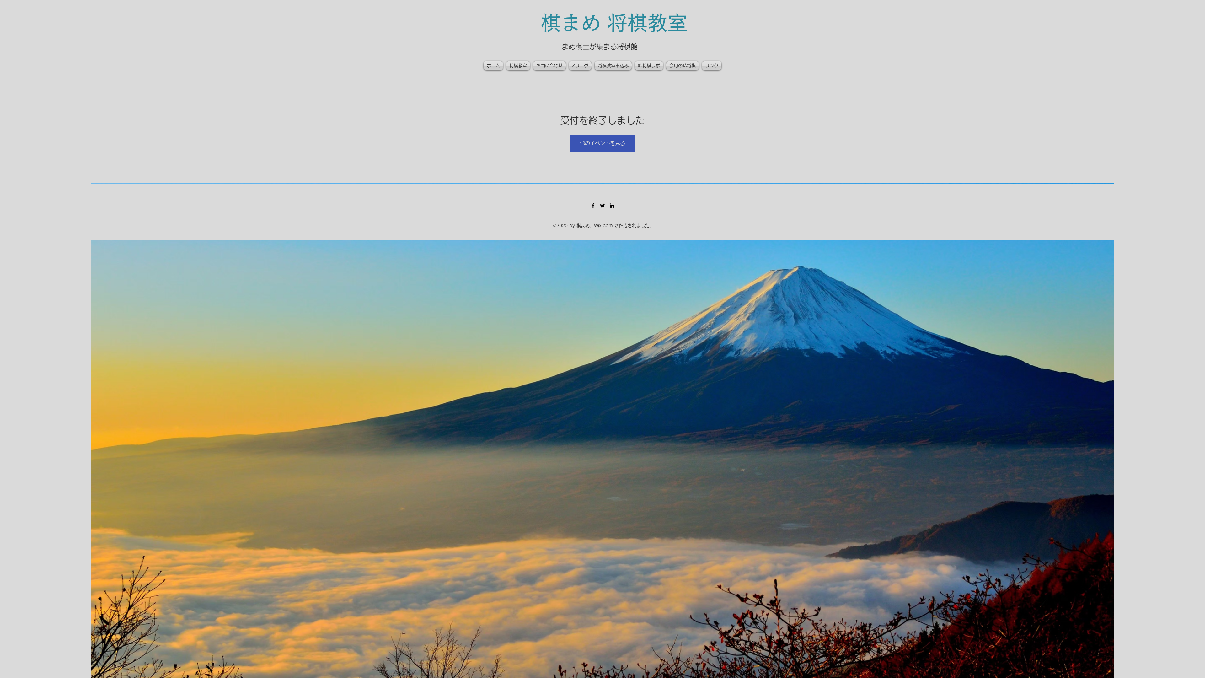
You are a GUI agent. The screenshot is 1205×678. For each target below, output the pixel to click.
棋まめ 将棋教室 (614, 23)
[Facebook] (593, 205)
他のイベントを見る (602, 143)
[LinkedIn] (612, 205)
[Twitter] (602, 205)
